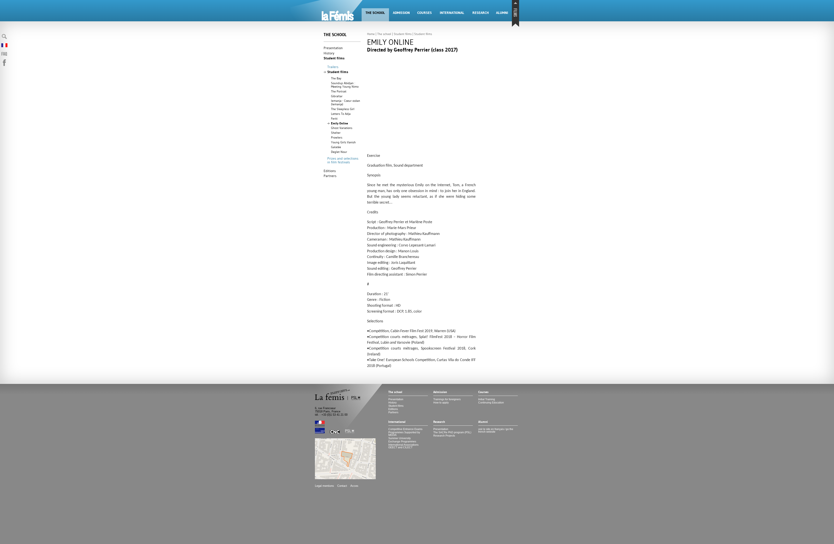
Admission (401, 12)
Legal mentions (324, 485)
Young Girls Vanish (343, 142)
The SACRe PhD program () (452, 432)
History (329, 53)
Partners (330, 176)
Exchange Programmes (402, 441)
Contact (342, 485)
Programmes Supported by (404, 433)
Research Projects (444, 435)
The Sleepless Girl (342, 109)
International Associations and (403, 446)
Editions (330, 171)
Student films (334, 58)
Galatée (336, 147)
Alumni (502, 12)
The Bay (336, 78)
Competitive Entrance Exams (405, 429)
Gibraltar (337, 96)
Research (480, 12)
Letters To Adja (341, 114)
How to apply (441, 402)
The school (375, 12)
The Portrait (338, 91)
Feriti (334, 119)
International (452, 12)
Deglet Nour (339, 152)
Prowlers (336, 137)
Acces (354, 485)
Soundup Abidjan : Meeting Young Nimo (345, 85)
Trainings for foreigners (447, 399)
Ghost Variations (341, 128)
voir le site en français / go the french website (495, 430)
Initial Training (486, 399)
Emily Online (339, 123)
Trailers (332, 67)
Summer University (399, 438)
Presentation (333, 48)
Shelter (336, 133)
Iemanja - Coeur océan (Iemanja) (345, 102)
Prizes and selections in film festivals (342, 160)
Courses (424, 12)
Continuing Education (491, 402)
